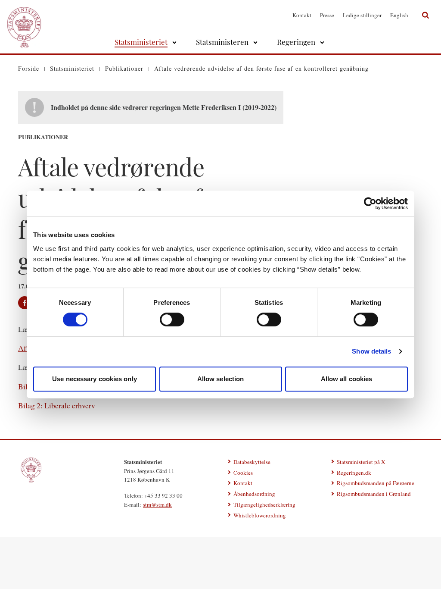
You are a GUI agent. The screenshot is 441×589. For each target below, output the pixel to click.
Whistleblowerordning (259, 515)
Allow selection (220, 378)
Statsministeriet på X (361, 462)
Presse (327, 15)
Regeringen (296, 42)
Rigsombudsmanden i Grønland (374, 494)
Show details (371, 351)
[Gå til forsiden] (24, 15)
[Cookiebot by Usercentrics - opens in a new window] (370, 203)
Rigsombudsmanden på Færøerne (375, 483)
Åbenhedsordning (254, 494)
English (399, 15)
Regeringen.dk (354, 472)
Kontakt (301, 15)
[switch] (172, 319)
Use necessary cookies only (94, 378)
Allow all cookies (347, 378)
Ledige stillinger (362, 15)
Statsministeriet (141, 42)
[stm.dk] (31, 469)
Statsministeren (222, 42)
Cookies (243, 472)
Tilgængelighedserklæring (264, 504)
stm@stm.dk (157, 504)
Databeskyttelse (251, 462)
